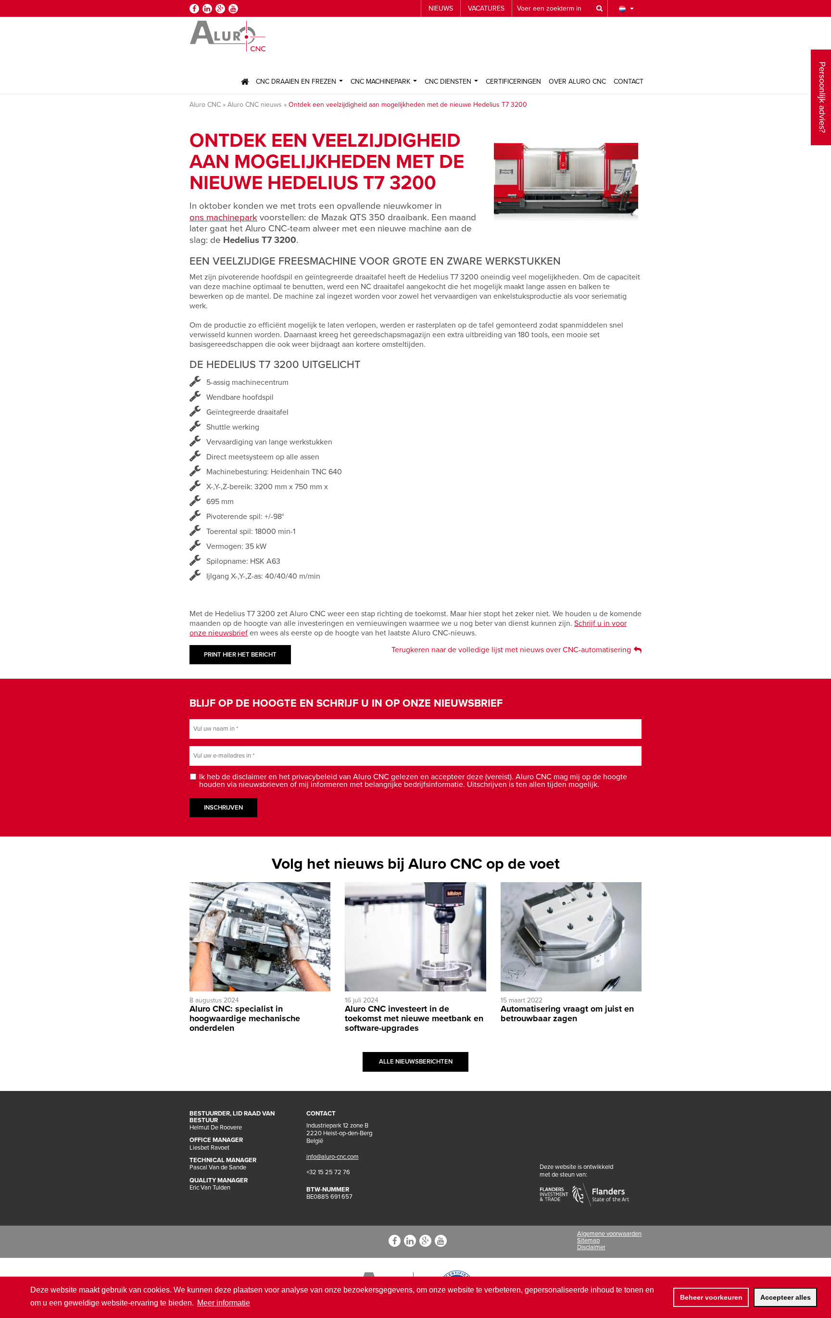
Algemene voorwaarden (609, 1234)
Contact (628, 81)
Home (245, 82)
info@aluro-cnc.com (332, 1157)
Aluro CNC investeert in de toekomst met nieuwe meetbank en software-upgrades (414, 1018)
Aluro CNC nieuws (254, 105)
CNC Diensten (449, 81)
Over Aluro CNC (577, 81)
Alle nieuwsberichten (416, 1061)
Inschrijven (223, 807)
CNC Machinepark (381, 81)
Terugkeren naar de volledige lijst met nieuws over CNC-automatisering (511, 650)
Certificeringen (513, 81)
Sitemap (588, 1240)
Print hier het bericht (240, 655)
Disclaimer (591, 1247)
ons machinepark (223, 217)
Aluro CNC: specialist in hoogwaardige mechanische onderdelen (244, 1018)
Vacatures (486, 8)
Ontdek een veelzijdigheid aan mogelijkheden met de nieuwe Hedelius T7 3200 (408, 105)
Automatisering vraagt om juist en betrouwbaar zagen (567, 1013)
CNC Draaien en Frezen (297, 81)
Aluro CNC (205, 105)
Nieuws (440, 8)
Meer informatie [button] (223, 1303)
